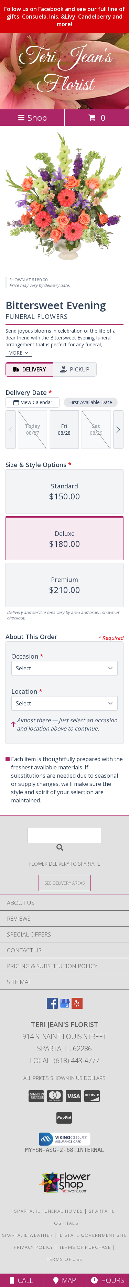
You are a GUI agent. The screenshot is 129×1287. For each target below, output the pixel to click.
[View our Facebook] (52, 1006)
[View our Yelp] (77, 1006)
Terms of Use (65, 1259)
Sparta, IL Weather (27, 1235)
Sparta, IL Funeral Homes (48, 1211)
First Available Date (90, 402)
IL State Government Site (92, 1235)
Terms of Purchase (85, 1247)
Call (23, 1280)
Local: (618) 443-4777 (64, 1060)
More (15, 352)
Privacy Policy (33, 1247)
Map (67, 1280)
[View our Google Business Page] (64, 1006)
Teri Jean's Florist (64, 71)
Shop (37, 117)
